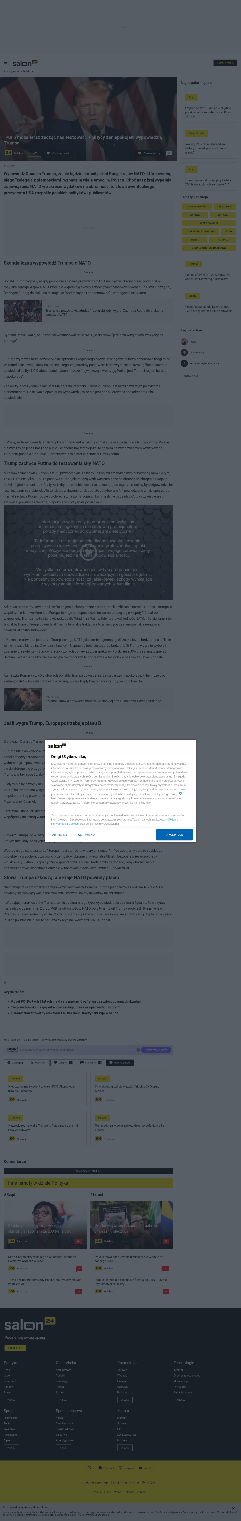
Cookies (74, 823)
